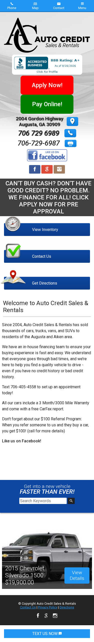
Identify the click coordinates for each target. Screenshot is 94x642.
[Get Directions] (47, 272)
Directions (67, 607)
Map (35, 8)
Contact (58, 8)
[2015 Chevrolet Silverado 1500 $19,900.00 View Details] (47, 525)
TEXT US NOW (45, 633)
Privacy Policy (47, 607)
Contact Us (28, 607)
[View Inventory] (47, 218)
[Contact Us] (47, 245)
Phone (11, 8)
